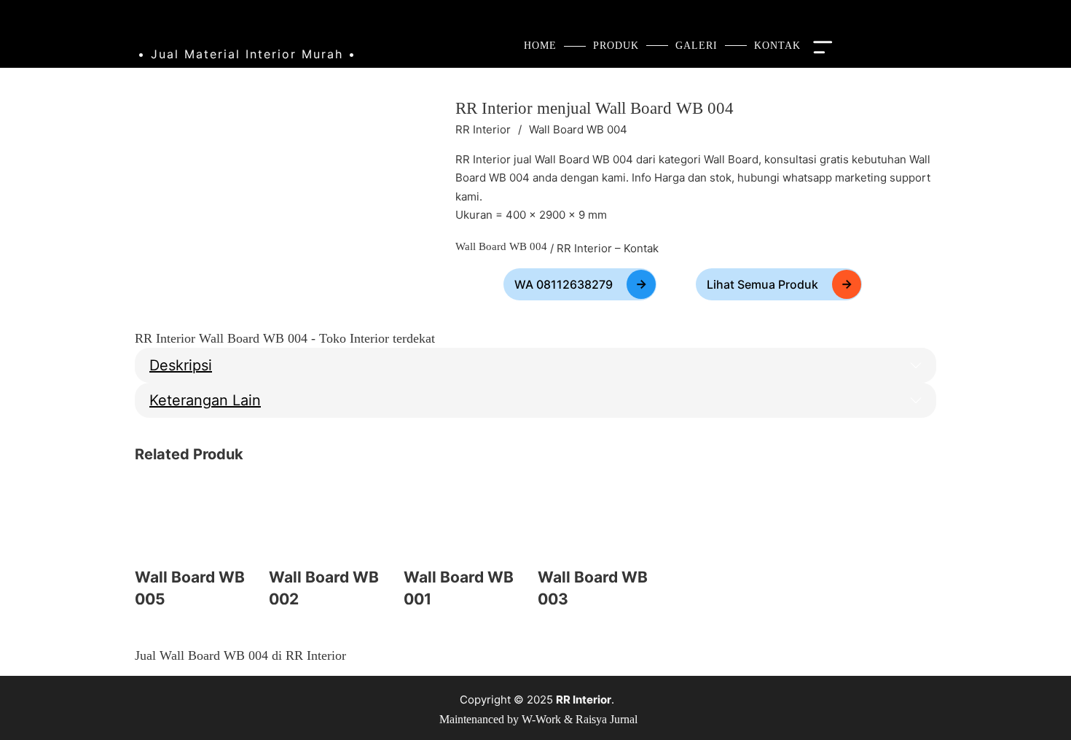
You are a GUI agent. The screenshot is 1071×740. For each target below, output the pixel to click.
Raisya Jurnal (607, 719)
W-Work (541, 719)
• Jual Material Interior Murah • (247, 54)
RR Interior (483, 129)
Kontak (641, 248)
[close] (826, 46)
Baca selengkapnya (146, 631)
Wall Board (731, 159)
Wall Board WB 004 (594, 108)
